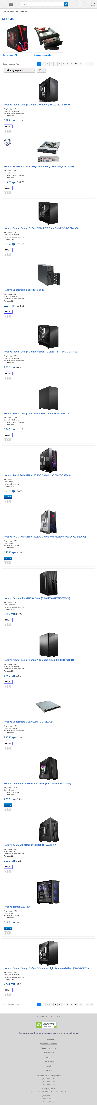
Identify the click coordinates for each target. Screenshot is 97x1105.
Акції (48, 1066)
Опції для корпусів (42, 55)
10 (76, 64)
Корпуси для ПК (10, 55)
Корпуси (24, 11)
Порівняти (9, 131)
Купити (8, 497)
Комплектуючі (14, 11)
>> (91, 64)
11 (81, 64)
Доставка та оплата (48, 1044)
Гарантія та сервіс (48, 1048)
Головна (5, 11)
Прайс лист (49, 1062)
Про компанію (48, 1039)
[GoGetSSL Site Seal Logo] (48, 1025)
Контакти (48, 1070)
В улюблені (5, 131)
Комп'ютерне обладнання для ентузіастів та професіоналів (48, 1033)
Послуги (48, 1057)
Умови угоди (48, 1052)
